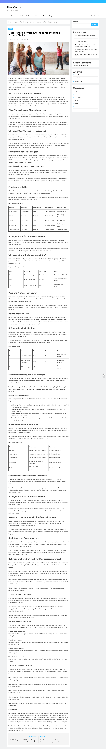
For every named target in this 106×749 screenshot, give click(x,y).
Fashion (28, 16)
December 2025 (78, 81)
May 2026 (77, 75)
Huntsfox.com (14, 7)
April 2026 (77, 78)
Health (21, 16)
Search (75, 22)
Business (77, 94)
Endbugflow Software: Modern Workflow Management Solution (85, 36)
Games (45, 16)
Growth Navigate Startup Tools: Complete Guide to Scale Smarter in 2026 (85, 45)
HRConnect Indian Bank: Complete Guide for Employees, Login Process (85, 40)
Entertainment (36, 16)
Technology (14, 16)
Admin (11, 39)
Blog (50, 16)
